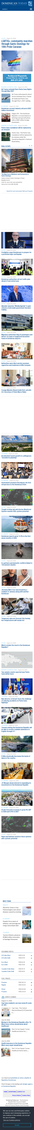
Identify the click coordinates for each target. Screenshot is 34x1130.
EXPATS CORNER (10, 997)
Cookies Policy (26, 1095)
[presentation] (29, 145)
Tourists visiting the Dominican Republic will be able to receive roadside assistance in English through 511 (16, 729)
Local (3, 38)
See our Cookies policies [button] (11, 1120)
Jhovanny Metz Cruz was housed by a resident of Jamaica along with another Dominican (15, 591)
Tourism (4, 453)
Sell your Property (28, 191)
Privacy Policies (16, 1095)
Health (5, 905)
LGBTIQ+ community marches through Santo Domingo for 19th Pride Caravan (16, 44)
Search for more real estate (14, 191)
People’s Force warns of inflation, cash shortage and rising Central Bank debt (11, 923)
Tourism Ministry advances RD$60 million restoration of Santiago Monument (11, 937)
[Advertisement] (18, 20)
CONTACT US (21, 1091)
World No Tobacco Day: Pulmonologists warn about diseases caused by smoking (12, 910)
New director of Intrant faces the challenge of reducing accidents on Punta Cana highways (16, 701)
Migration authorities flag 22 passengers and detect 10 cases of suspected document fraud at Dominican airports (16, 336)
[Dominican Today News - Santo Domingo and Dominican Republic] (17, 4)
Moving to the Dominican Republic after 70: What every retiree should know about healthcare (16, 1024)
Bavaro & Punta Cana (9, 87)
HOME (5, 1091)
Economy (4, 106)
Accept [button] (17, 1125)
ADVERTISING (12, 1091)
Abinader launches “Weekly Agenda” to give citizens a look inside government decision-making (16, 308)
